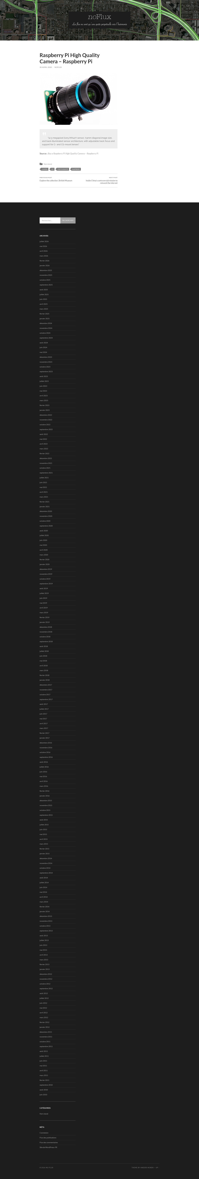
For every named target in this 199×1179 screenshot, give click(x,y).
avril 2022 (44, 444)
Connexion (44, 1133)
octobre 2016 (45, 752)
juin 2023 (43, 386)
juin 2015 (43, 829)
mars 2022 (44, 448)
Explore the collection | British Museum (56, 179)
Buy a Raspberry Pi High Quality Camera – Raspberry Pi (73, 153)
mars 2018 (44, 670)
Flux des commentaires (49, 1142)
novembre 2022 (46, 420)
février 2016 (44, 791)
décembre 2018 (46, 627)
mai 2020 (43, 545)
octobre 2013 (45, 926)
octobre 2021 (45, 468)
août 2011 (44, 1051)
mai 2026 (43, 246)
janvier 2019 (45, 622)
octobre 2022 (45, 424)
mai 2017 (43, 718)
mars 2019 (44, 612)
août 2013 (44, 935)
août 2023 (44, 376)
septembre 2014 (46, 873)
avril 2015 (44, 839)
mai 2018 (43, 661)
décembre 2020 (46, 511)
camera (45, 169)
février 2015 (44, 849)
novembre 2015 (46, 805)
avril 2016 (44, 781)
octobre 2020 (45, 521)
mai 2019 (43, 603)
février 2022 (44, 453)
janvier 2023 (45, 410)
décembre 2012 (46, 974)
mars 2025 (44, 309)
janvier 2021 (45, 506)
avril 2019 (44, 608)
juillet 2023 (44, 381)
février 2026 (44, 260)
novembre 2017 (46, 690)
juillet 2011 (44, 1056)
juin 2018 (43, 656)
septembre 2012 (46, 988)
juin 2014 (43, 887)
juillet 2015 (44, 824)
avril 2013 (44, 955)
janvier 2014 (45, 911)
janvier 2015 (45, 853)
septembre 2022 (46, 429)
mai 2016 (43, 776)
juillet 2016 (44, 767)
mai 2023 (43, 391)
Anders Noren (147, 1168)
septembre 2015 (46, 815)
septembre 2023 (46, 371)
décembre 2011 (46, 1032)
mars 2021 (44, 497)
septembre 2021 (46, 473)
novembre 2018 (46, 632)
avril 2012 (44, 1012)
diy (52, 169)
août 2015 (44, 820)
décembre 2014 (46, 858)
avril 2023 (44, 395)
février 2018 (44, 675)
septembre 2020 (46, 526)
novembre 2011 (46, 1037)
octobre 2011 (45, 1041)
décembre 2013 (46, 916)
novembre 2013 (46, 921)
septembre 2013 (46, 931)
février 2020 (44, 559)
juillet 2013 (44, 940)
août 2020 (44, 530)
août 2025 (44, 289)
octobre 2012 (45, 984)
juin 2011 (43, 1061)
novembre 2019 (46, 574)
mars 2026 (44, 256)
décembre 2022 (46, 415)
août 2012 (44, 993)
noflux (58, 67)
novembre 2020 (46, 516)
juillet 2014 (44, 882)
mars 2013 (44, 959)
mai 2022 (43, 439)
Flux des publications (48, 1137)
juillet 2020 (44, 535)
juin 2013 (43, 945)
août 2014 (44, 877)
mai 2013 (43, 950)
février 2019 (44, 617)
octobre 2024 (45, 333)
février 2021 (44, 502)
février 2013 (44, 964)
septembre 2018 (46, 641)
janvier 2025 (45, 318)
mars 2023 (44, 400)
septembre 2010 (46, 1085)
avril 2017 (44, 723)
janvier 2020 (45, 564)
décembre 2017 (46, 685)
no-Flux (49, 1168)
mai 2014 (43, 892)
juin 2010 (43, 1094)
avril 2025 (44, 304)
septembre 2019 (46, 583)
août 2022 (44, 434)
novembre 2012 (46, 979)
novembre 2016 (46, 747)
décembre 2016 (46, 743)
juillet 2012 (44, 998)
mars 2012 (44, 1017)
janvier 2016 (45, 796)
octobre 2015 (45, 810)
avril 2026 (44, 251)
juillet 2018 (44, 651)
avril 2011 (44, 1070)
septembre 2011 (46, 1046)
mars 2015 (44, 844)
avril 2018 (44, 665)
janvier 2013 (45, 969)
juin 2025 (43, 299)
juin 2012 (43, 1003)
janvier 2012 (45, 1027)
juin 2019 (43, 598)
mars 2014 (44, 902)
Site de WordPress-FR (48, 1147)
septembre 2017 (46, 699)
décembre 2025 (46, 270)
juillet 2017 (44, 709)
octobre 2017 (45, 694)
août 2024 (44, 342)
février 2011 (44, 1080)
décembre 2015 (46, 800)
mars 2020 (44, 555)
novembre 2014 (46, 863)
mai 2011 (43, 1065)
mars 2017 (44, 728)
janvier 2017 (45, 738)
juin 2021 (43, 482)
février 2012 (44, 1022)
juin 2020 (43, 540)
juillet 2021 (44, 477)
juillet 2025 (44, 294)
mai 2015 (43, 834)
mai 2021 (43, 487)
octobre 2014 (45, 868)
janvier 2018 (45, 680)
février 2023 (44, 405)
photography (62, 169)
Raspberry (76, 169)
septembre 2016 (46, 757)
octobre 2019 (45, 579)
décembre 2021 (46, 458)
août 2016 (44, 762)
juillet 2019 (44, 593)
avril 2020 (44, 550)
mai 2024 (43, 352)
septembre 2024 (46, 338)
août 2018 (44, 646)
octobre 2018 (45, 636)
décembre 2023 (46, 357)
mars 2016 (44, 786)
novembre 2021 (46, 463)
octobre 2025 (45, 280)
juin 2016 (43, 772)
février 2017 (44, 733)
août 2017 (44, 704)
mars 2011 (44, 1075)
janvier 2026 (45, 265)
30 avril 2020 (46, 67)
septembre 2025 (46, 285)
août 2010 (44, 1090)
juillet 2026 (44, 241)
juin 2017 (43, 714)
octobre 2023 (45, 367)
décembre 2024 (46, 323)
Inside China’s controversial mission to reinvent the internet (101, 180)
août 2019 (44, 588)
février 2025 (44, 314)
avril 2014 (44, 897)
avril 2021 (44, 492)
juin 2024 (43, 347)
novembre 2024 (46, 328)
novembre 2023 (46, 362)
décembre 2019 (46, 569)
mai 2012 (43, 1008)
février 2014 (44, 906)
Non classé (48, 164)
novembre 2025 (46, 275)
